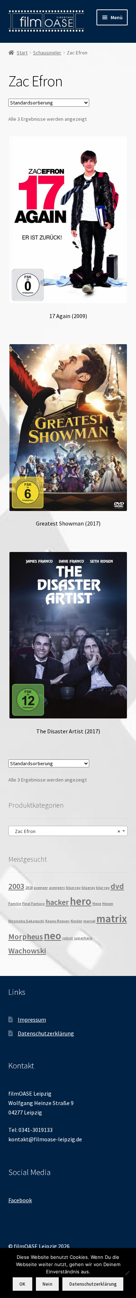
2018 (29, 887)
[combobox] (68, 831)
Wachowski (27, 950)
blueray (88, 887)
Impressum (32, 1019)
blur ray (103, 887)
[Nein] (127, 1273)
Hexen (107, 903)
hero (80, 901)
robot (67, 938)
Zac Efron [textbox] (66, 831)
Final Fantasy (33, 903)
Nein (47, 1284)
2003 (16, 886)
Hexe (96, 903)
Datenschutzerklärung (46, 1033)
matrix (111, 918)
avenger (41, 887)
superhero (83, 938)
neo (52, 935)
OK (22, 1284)
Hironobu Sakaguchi (26, 921)
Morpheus (25, 936)
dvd (117, 886)
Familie (14, 903)
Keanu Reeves (57, 921)
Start (22, 52)
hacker (57, 902)
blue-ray (73, 887)
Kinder (76, 921)
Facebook (20, 1200)
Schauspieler (47, 52)
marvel (89, 921)
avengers (57, 887)
